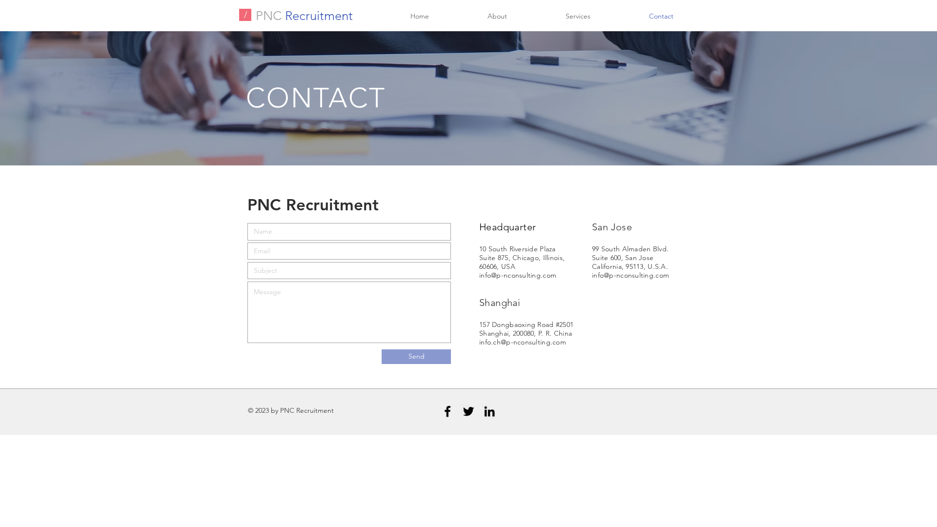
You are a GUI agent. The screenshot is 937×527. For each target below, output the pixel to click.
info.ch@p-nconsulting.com (522, 342)
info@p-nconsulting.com (517, 275)
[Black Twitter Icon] (468, 411)
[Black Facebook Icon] (447, 411)
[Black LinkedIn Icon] (489, 411)
